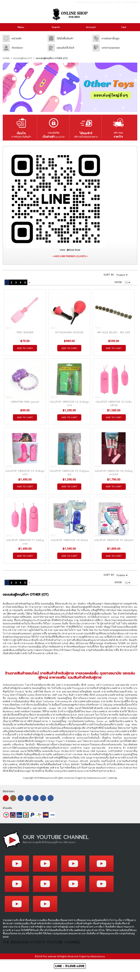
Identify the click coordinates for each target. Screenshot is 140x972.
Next (29, 282)
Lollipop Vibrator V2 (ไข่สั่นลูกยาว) (69, 403)
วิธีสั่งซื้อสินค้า (65, 38)
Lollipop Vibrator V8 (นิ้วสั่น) (69, 540)
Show (118, 282)
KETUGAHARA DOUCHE (69, 332)
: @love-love (70, 249)
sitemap (112, 777)
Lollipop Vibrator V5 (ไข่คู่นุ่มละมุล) (69, 472)
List (17, 274)
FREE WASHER (25, 332)
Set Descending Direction (132, 275)
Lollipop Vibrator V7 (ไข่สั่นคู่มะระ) (25, 541)
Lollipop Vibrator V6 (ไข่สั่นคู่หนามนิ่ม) (114, 472)
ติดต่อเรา (17, 48)
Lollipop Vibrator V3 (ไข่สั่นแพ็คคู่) (114, 403)
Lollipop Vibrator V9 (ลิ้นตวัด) (113, 540)
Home (6, 58)
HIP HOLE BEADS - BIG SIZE (113, 332)
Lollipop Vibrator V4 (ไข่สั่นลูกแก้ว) (24, 472)
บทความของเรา (111, 48)
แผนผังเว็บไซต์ (65, 48)
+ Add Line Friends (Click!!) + (70, 256)
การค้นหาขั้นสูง (110, 38)
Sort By (109, 274)
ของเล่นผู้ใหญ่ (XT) (22, 58)
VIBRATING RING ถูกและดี (25, 402)
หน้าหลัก (17, 38)
